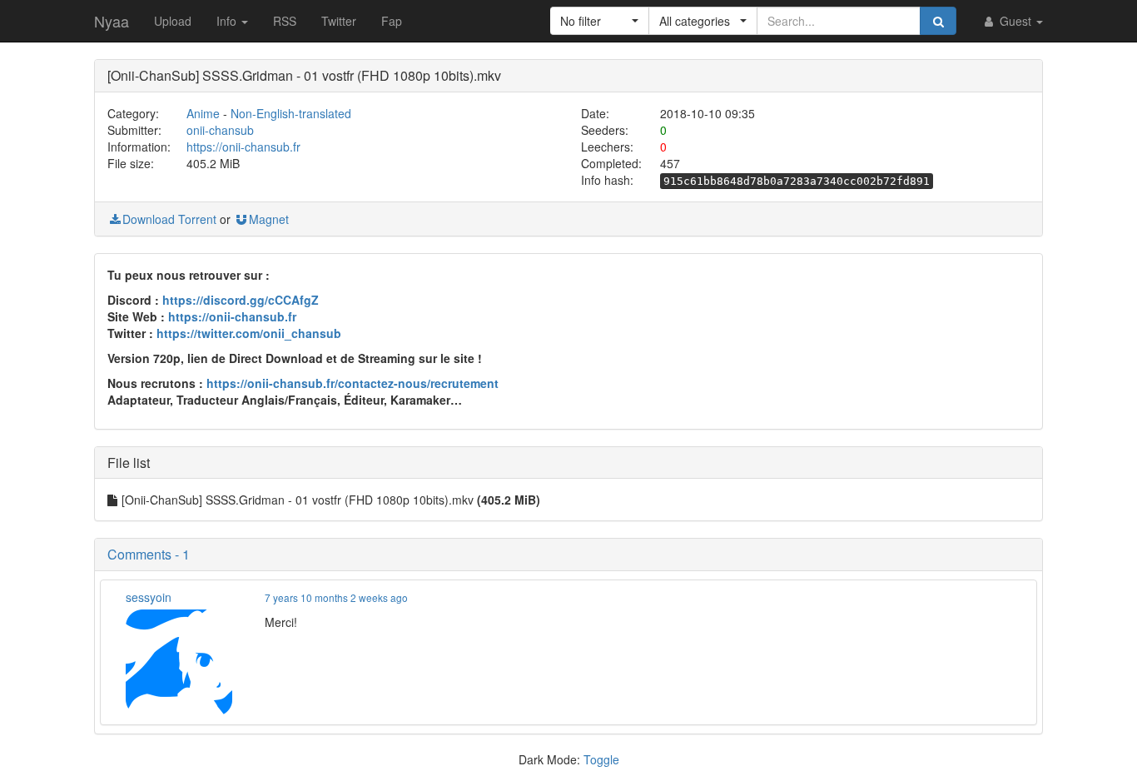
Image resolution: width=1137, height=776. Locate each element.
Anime (203, 113)
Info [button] (228, 20)
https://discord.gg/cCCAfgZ (240, 299)
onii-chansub (220, 130)
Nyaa (111, 21)
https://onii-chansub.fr (243, 146)
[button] (599, 21)
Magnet (269, 219)
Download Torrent (169, 219)
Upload (172, 20)
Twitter (338, 20)
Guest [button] (1015, 20)
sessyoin (148, 597)
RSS (284, 20)
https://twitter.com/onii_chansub (248, 333)
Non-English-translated (291, 113)
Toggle (601, 759)
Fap (391, 20)
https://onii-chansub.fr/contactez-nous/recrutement (352, 383)
